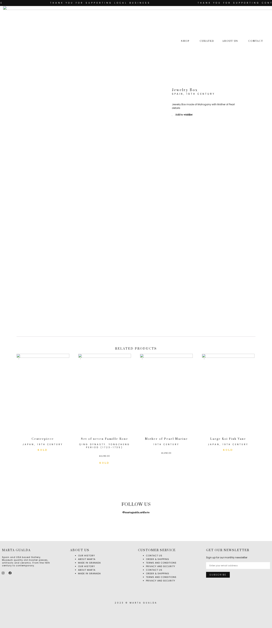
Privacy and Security (160, 566)
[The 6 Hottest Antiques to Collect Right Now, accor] (195, 523)
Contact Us (154, 569)
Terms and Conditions (161, 577)
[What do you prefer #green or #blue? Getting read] (165, 523)
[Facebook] (10, 573)
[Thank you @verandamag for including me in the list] (224, 523)
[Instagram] (3, 573)
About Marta (86, 569)
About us (230, 41)
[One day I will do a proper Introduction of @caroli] (136, 523)
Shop (185, 41)
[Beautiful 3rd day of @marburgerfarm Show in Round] (106, 523)
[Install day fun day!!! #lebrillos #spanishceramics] (77, 523)
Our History (86, 566)
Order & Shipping (157, 573)
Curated (207, 41)
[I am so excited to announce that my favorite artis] (17, 523)
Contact (255, 41)
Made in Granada (89, 562)
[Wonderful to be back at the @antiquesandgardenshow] (254, 523)
